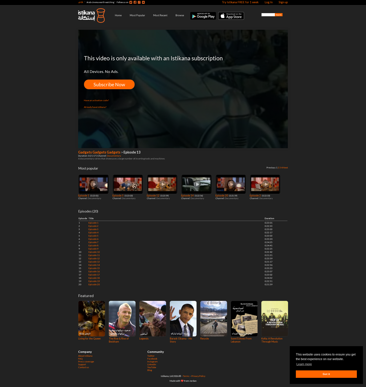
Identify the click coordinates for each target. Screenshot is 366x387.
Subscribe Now (109, 84)
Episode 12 (153, 195)
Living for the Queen (89, 338)
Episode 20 (222, 195)
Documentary (114, 155)
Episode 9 (93, 248)
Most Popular (137, 15)
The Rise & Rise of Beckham (119, 340)
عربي (80, 1)
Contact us (83, 367)
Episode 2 (255, 195)
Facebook (152, 358)
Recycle (204, 338)
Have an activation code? (96, 100)
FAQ (80, 358)
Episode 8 (93, 245)
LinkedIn (151, 364)
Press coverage (86, 361)
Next (285, 167)
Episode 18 (94, 277)
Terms (186, 376)
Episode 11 (94, 255)
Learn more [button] (304, 364)
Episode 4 (93, 232)
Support (82, 364)
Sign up (283, 2)
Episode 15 (94, 268)
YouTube (151, 367)
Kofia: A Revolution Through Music (272, 340)
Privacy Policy (198, 376)
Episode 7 (93, 242)
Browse (180, 15)
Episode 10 (94, 251)
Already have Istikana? (95, 107)
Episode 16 (94, 271)
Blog (149, 370)
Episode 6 (93, 239)
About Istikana (85, 355)
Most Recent (160, 15)
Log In (269, 2)
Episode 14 (187, 195)
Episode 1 (84, 195)
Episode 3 (93, 229)
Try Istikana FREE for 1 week (240, 2)
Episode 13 (94, 261)
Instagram (152, 361)
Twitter (151, 355)
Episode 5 (118, 195)
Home (118, 15)
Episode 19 (94, 281)
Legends (143, 338)
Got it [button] (326, 374)
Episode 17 (94, 274)
